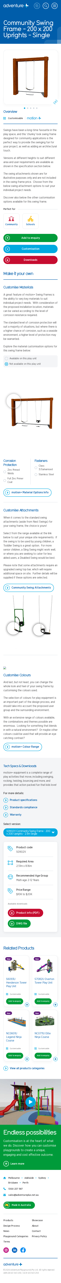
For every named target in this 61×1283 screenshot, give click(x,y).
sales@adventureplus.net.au (23, 1195)
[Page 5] (36, 108)
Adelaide (29, 1178)
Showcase (37, 1220)
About (35, 1226)
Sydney (42, 1178)
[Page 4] (33, 108)
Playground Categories (15, 1236)
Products (8, 1220)
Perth (25, 1183)
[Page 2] (27, 108)
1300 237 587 (15, 1189)
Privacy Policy (39, 1236)
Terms (6, 1242)
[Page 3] (30, 108)
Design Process (11, 1226)
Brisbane (13, 1183)
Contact (36, 1231)
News (6, 1231)
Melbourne (14, 1178)
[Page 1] (24, 108)
